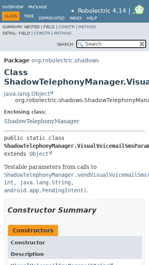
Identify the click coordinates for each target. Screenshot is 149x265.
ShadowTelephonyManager (41, 121)
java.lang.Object (27, 94)
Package (37, 7)
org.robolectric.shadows (65, 60)
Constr (66, 27)
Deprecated (52, 18)
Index (76, 18)
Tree (29, 16)
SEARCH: (65, 44)
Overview (12, 7)
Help (92, 18)
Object (38, 154)
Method (87, 27)
